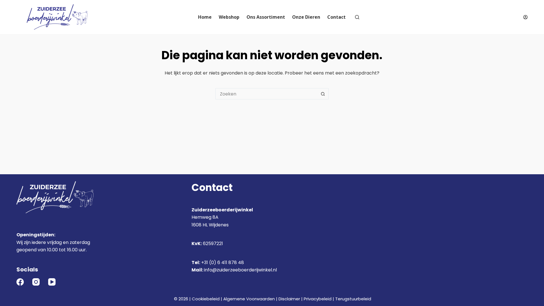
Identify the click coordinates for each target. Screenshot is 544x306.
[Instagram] (36, 282)
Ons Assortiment (265, 17)
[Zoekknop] (323, 93)
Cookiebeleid (206, 299)
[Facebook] (20, 282)
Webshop (229, 17)
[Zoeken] (357, 17)
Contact (336, 17)
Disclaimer (289, 299)
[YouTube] (52, 282)
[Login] (525, 17)
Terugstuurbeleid (353, 299)
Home (205, 17)
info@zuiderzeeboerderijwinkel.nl (240, 270)
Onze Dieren (306, 17)
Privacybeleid (318, 299)
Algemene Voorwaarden (249, 299)
